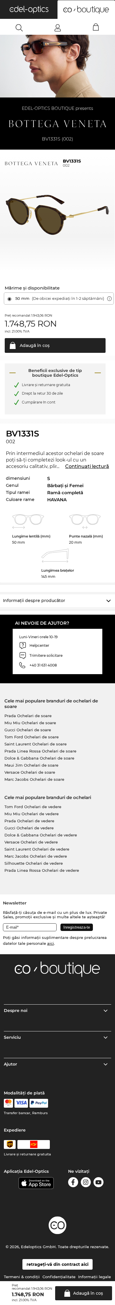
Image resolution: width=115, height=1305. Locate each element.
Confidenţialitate (58, 1276)
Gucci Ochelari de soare (27, 729)
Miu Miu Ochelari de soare (30, 722)
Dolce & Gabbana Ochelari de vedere (40, 835)
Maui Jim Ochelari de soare (31, 765)
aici (50, 943)
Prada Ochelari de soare (28, 715)
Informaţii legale (94, 1276)
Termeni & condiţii (22, 1276)
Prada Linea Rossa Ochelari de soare (40, 751)
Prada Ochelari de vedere (29, 820)
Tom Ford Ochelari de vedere (32, 806)
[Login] (57, 28)
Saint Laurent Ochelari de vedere (36, 849)
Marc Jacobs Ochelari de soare (34, 779)
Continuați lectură (87, 466)
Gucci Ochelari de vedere (29, 828)
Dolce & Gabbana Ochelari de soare (39, 758)
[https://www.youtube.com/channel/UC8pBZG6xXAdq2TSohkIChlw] (98, 1183)
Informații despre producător (34, 600)
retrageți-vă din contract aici (57, 1264)
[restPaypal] (38, 1103)
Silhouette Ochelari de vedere (33, 863)
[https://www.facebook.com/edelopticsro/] (73, 1183)
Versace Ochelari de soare (29, 772)
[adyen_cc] (8, 1103)
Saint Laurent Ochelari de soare (35, 744)
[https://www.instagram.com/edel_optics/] (86, 1183)
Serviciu (12, 1037)
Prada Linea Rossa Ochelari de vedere (41, 870)
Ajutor (10, 1064)
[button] (29, 9)
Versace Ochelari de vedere (31, 842)
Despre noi (15, 1010)
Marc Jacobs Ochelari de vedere (35, 856)
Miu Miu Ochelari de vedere (31, 813)
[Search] (19, 28)
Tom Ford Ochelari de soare (31, 737)
